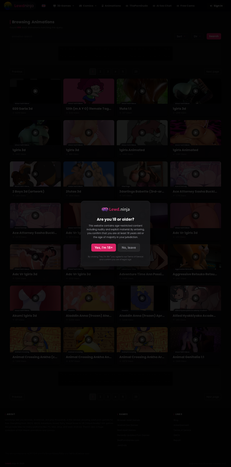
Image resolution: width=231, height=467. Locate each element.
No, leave (129, 247)
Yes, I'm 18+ (104, 247)
